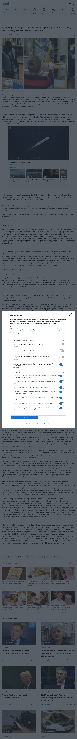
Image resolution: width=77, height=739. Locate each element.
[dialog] (38, 369)
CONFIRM (25, 417)
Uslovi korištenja (49, 424)
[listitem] (38, 340)
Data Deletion (27, 424)
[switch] (61, 344)
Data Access (37, 424)
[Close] (71, 315)
